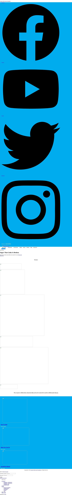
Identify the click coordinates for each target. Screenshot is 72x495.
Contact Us (35, 247)
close (5, 494)
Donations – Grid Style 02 (8, 483)
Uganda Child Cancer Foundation (5, 1)
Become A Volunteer (7, 487)
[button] (4, 247)
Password (2, 475)
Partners (28, 247)
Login (1, 477)
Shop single (6, 489)
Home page (20, 254)
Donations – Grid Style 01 (8, 482)
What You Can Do (5, 447)
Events (24, 247)
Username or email (3, 473)
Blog (31, 247)
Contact (5, 490)
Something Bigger (5, 466)
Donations (3, 481)
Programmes (10, 247)
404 (4, 491)
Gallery (21, 247)
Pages (3, 486)
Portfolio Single (6, 488)
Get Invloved (16, 247)
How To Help (4, 424)
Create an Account (5, 471)
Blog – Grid (4, 492)
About (3, 485)
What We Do (4, 247)
